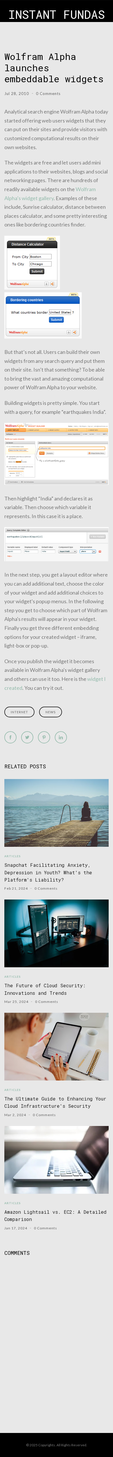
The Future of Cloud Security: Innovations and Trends (44, 989)
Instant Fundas (56, 14)
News (50, 712)
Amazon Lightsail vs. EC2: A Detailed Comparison (55, 1215)
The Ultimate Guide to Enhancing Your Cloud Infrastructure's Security (55, 1102)
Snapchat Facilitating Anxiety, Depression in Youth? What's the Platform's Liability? (48, 872)
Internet (19, 712)
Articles (12, 856)
